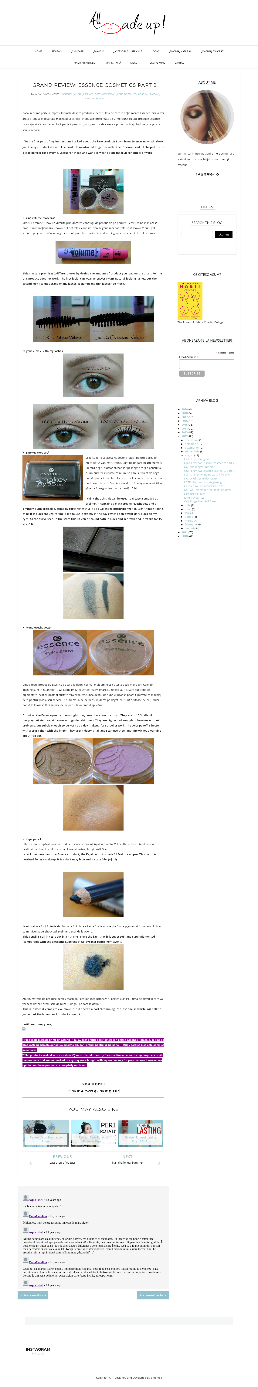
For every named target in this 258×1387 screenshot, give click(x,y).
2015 (185, 424)
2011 (185, 532)
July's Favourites (194, 497)
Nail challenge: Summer (199, 467)
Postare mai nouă (34, 1295)
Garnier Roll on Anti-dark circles (204, 486)
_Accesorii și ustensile (127, 51)
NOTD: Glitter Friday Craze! (201, 478)
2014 (185, 428)
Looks (155, 51)
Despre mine (157, 62)
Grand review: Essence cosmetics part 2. (209, 463)
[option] (46, 1135)
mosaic (154, 94)
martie (189, 520)
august (189, 455)
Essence (88, 94)
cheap (78, 94)
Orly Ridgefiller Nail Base (200, 501)
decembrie (192, 440)
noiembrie (191, 444)
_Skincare (77, 51)
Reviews (57, 51)
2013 (185, 432)
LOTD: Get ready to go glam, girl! (204, 482)
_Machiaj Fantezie (84, 62)
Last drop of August (196, 459)
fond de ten (124, 94)
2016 (185, 421)
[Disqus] (93, 1240)
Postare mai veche (152, 1295)
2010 (185, 536)
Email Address (189, 357)
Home (38, 51)
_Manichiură (112, 62)
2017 (185, 417)
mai (187, 513)
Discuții (135, 62)
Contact (180, 62)
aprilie (189, 516)
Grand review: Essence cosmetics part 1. (209, 470)
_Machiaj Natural (180, 51)
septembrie (192, 451)
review (100, 98)
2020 (185, 409)
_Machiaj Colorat (212, 51)
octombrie (191, 447)
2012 (185, 436)
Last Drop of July (194, 494)
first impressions (105, 94)
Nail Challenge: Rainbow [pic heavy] (207, 474)
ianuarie (190, 528)
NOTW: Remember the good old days (207, 490)
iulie (187, 505)
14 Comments (51, 94)
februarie (191, 524)
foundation (141, 94)
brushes (67, 94)
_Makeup (98, 51)
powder (89, 98)
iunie (188, 509)
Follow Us (38, 1353)
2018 (185, 413)
